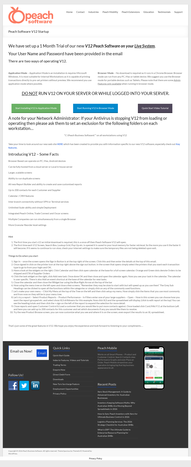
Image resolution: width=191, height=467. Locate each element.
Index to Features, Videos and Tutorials (71, 360)
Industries (93, 11)
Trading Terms (59, 365)
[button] (30, 15)
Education (149, 11)
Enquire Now (59, 369)
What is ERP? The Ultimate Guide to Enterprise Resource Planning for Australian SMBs (114, 432)
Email (42, 353)
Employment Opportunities (65, 389)
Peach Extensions (131, 11)
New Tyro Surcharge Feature (66, 384)
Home (69, 11)
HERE (60, 144)
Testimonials (164, 11)
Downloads (58, 379)
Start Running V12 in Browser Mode (95, 108)
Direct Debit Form (61, 374)
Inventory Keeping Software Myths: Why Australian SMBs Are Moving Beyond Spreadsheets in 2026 (116, 405)
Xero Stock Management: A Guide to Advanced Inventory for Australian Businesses (114, 394)
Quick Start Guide (61, 355)
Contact (80, 11)
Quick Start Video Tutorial (155, 108)
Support (178, 11)
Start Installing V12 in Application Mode (36, 108)
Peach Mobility (110, 11)
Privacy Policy (59, 393)
